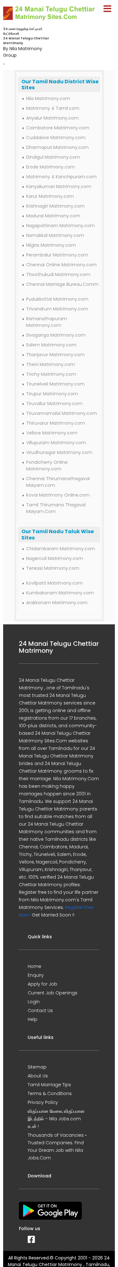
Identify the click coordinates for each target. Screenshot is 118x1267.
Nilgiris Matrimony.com (51, 245)
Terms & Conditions (50, 1093)
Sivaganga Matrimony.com (56, 335)
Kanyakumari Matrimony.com (58, 186)
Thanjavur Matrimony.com (55, 354)
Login (34, 1002)
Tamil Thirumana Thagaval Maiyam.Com (56, 508)
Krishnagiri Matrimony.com (55, 206)
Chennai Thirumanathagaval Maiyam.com (58, 481)
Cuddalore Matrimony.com (56, 137)
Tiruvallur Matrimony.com (54, 403)
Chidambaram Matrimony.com (60, 548)
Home (34, 966)
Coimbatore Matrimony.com (57, 128)
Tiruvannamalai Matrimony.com (61, 413)
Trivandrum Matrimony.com (57, 309)
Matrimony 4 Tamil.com (52, 108)
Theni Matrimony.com (50, 364)
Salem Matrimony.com (51, 345)
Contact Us (40, 1010)
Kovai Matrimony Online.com (58, 495)
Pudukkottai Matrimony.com (57, 299)
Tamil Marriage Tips (49, 1084)
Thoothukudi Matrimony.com (58, 274)
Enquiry (36, 975)
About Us (38, 1076)
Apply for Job (42, 984)
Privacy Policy (43, 1102)
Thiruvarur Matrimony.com (55, 423)
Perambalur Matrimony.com (57, 255)
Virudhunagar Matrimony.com (59, 452)
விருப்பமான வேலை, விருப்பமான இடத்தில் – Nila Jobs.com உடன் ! (56, 1118)
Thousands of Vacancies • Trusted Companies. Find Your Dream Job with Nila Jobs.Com (57, 1146)
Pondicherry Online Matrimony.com (47, 465)
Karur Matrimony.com (50, 196)
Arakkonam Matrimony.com (56, 602)
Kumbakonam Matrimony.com (60, 593)
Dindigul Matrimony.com (53, 157)
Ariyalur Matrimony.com (52, 118)
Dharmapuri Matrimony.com (57, 147)
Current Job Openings (52, 993)
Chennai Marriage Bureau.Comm (62, 284)
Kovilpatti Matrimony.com (54, 583)
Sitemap (37, 1067)
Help (32, 1019)
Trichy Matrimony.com (51, 374)
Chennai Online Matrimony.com (61, 265)
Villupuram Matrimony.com (56, 442)
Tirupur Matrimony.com (52, 394)
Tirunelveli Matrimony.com (55, 384)
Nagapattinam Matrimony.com (60, 225)
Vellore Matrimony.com (51, 433)
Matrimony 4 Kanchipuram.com (61, 177)
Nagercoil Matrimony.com (54, 558)
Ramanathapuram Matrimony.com (46, 321)
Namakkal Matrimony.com (55, 235)
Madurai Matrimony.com (53, 216)
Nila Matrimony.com (48, 98)
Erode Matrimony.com (50, 167)
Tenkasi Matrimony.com (52, 568)
